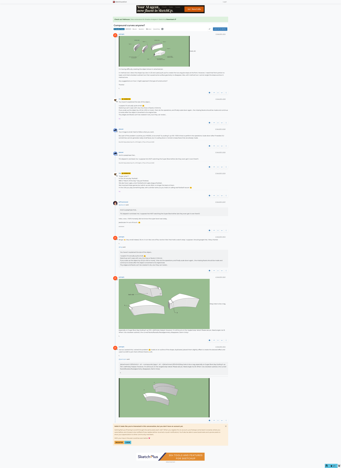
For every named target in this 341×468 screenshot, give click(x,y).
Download (170, 19)
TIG (120, 99)
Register (119, 442)
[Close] (226, 426)
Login (127, 442)
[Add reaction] (209, 92)
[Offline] (116, 100)
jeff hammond (123, 202)
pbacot (121, 129)
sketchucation (121, 2)
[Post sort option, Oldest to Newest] (210, 29)
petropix (121, 34)
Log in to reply (220, 29)
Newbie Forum (119, 29)
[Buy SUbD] (170, 457)
